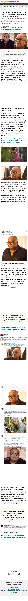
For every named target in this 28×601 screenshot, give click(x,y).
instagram (4, 590)
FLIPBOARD (9, 29)
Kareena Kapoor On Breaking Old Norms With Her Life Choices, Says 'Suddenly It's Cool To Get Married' (13, 329)
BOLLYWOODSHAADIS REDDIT (7, 30)
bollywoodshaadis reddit (14, 590)
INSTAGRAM (19, 29)
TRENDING (8, 4)
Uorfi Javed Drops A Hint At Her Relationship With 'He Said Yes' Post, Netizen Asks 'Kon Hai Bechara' (13, 537)
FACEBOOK (14, 29)
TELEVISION (21, 4)
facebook (16, 589)
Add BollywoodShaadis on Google (15, 54)
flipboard (11, 589)
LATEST (2, 4)
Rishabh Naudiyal (5, 26)
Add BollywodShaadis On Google (10, 6)
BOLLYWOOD (14, 4)
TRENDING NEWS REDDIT (18, 30)
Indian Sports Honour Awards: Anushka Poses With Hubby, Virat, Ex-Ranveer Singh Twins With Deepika (13, 140)
